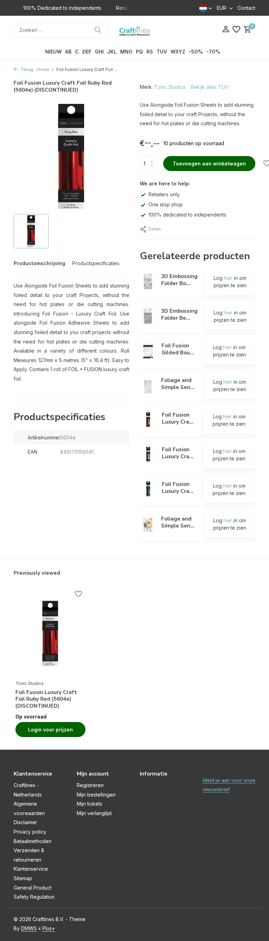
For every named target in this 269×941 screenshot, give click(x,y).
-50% (196, 52)
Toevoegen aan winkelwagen (209, 164)
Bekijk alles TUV (210, 87)
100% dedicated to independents (187, 215)
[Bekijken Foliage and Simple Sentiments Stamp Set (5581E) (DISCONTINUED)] (148, 385)
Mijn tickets (89, 804)
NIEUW (53, 52)
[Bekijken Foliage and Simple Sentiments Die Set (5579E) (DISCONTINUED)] (148, 524)
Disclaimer (25, 822)
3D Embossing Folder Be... (179, 314)
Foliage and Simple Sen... (177, 384)
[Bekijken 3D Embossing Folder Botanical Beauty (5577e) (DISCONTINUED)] (148, 282)
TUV (162, 52)
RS (149, 52)
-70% (213, 52)
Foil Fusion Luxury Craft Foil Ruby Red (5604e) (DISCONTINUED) (46, 699)
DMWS (29, 928)
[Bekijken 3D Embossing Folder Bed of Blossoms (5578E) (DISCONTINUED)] (148, 316)
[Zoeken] (97, 29)
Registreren (90, 785)
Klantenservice (31, 869)
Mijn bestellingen (96, 795)
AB (68, 52)
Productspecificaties (95, 263)
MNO (126, 52)
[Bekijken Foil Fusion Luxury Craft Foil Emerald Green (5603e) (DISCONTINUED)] (148, 489)
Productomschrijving (39, 263)
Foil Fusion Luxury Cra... (177, 418)
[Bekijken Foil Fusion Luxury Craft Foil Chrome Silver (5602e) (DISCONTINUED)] (148, 454)
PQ (139, 52)
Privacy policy (30, 832)
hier (228, 278)
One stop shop (166, 204)
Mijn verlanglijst (94, 813)
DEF (86, 52)
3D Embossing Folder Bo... (179, 280)
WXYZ (178, 52)
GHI (99, 52)
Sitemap (23, 878)
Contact (246, 8)
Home (43, 69)
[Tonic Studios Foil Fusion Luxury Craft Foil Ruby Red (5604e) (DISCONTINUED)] (50, 633)
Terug (26, 69)
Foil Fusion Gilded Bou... (177, 349)
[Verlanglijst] (236, 30)
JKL (112, 52)
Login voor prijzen (50, 730)
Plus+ (48, 928)
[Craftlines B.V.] (134, 30)
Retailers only (164, 194)
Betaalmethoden (32, 841)
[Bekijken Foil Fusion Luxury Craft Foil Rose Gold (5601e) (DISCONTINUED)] (148, 420)
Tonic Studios (170, 87)
